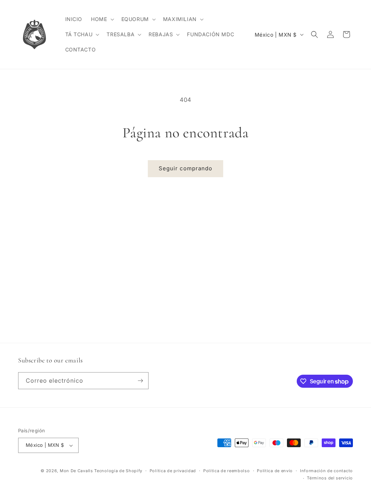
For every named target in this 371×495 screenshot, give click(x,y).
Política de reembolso (226, 470)
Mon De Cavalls (76, 470)
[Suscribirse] (140, 380)
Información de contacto (326, 470)
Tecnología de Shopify (118, 470)
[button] (102, 19)
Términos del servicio (330, 478)
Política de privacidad (173, 470)
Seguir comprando (185, 168)
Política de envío (275, 470)
